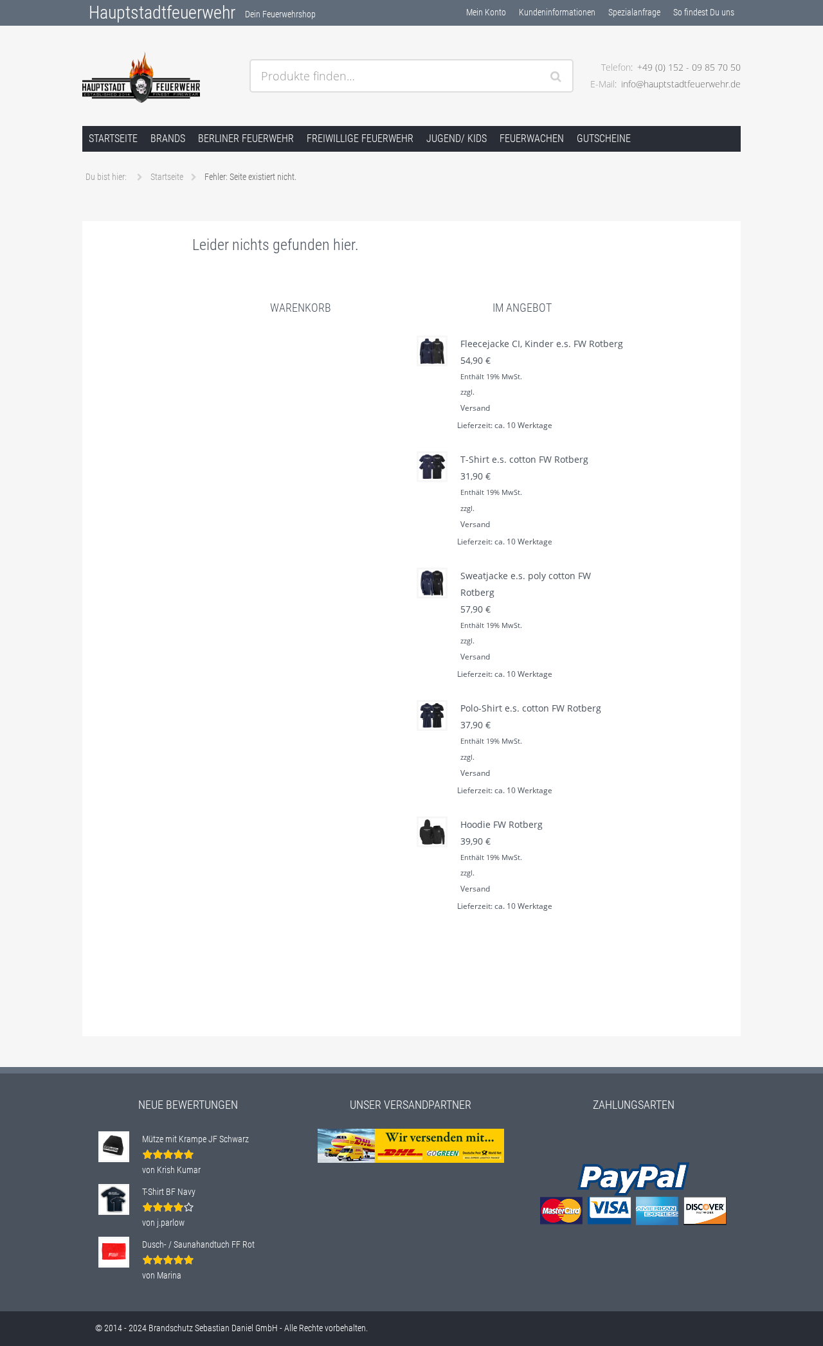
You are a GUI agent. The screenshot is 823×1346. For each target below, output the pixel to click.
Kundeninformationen (557, 12)
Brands (167, 138)
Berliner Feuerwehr (246, 138)
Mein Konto (486, 12)
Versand (475, 407)
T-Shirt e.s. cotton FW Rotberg (524, 459)
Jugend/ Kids (456, 138)
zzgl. (467, 392)
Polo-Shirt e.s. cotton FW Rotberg (530, 708)
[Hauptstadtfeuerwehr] (160, 77)
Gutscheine (604, 138)
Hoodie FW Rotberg (501, 824)
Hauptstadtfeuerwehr (162, 12)
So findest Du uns (703, 12)
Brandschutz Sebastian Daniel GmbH (213, 1328)
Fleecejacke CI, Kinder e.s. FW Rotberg (541, 343)
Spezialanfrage (634, 12)
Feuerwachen (532, 138)
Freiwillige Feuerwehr (360, 138)
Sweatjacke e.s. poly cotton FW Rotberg (525, 584)
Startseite (113, 138)
